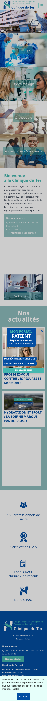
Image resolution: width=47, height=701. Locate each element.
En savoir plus (23, 370)
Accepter (23, 696)
